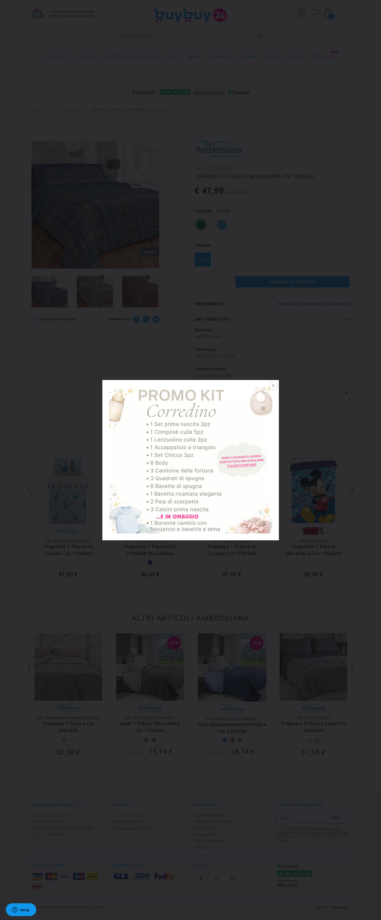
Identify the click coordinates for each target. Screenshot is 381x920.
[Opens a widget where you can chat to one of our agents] (21, 910)
